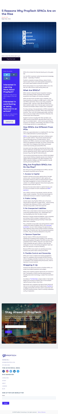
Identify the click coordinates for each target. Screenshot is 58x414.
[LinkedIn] (14, 371)
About (4, 383)
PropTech (49, 286)
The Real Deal (34, 279)
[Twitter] (10, 371)
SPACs (25, 136)
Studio (4, 380)
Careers (4, 386)
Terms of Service (41, 412)
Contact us (9, 121)
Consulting (5, 377)
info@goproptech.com (8, 362)
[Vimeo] (18, 371)
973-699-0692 (6, 365)
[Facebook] (3, 371)
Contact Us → (5, 359)
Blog (3, 388)
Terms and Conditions (34, 336)
